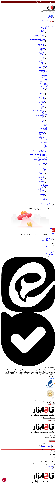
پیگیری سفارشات (49, 245)
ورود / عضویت (52, 441)
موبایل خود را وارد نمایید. (49, 437)
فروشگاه (51, 468)
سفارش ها (50, 17)
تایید (50, 404)
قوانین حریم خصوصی (45, 446)
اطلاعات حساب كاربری (47, 20)
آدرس (51, 18)
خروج (51, 21)
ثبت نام (38, 15)
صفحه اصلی (52, 228)
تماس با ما (50, 251)
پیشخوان (51, 16)
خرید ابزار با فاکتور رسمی (47, 246)
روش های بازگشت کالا (47, 240)
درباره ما (51, 254)
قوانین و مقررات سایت (47, 252)
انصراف (53, 404)
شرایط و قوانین (51, 444)
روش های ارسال (49, 238)
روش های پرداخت (49, 239)
